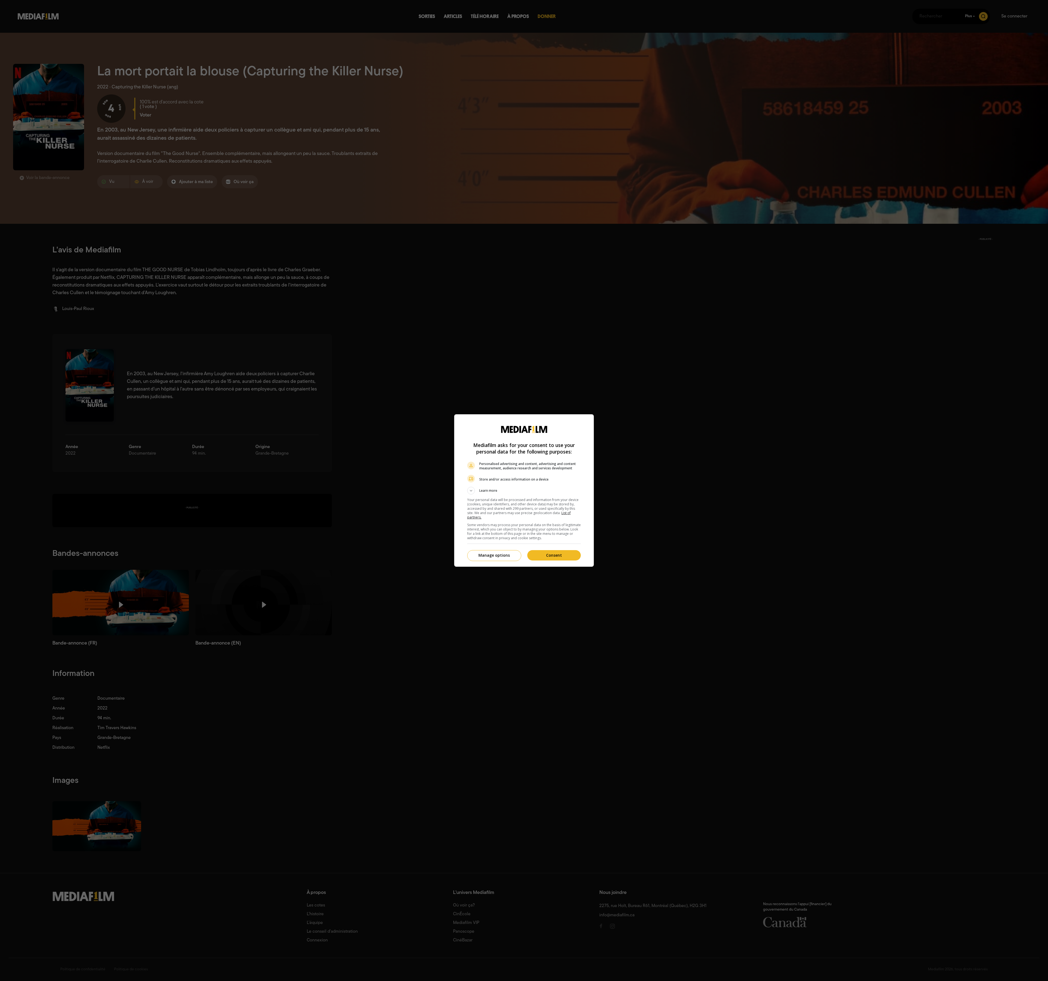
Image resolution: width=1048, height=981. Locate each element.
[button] (524, 490)
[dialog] (524, 490)
